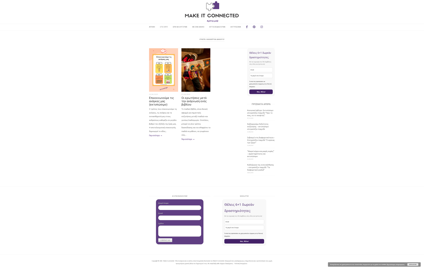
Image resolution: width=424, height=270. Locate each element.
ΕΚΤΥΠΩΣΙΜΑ (236, 27)
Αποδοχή (413, 264)
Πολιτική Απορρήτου (241, 263)
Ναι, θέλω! (261, 92)
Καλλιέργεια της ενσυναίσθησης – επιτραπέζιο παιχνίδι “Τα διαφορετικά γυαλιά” (260, 167)
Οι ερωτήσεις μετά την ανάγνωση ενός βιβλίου (194, 101)
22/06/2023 (153, 94)
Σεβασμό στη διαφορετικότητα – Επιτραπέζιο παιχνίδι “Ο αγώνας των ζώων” (261, 140)
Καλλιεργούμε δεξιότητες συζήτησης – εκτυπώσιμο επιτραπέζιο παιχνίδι (258, 126)
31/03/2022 (185, 94)
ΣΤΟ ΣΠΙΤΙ (164, 27)
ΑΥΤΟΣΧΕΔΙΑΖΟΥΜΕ (217, 27)
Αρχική (152, 27)
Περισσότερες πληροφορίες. (396, 264)
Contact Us (165, 240)
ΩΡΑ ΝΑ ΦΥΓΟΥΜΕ (180, 27)
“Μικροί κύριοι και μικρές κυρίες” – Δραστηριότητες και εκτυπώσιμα (260, 154)
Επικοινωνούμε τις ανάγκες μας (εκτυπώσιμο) (161, 101)
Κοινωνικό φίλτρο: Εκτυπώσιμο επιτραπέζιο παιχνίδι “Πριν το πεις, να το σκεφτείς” (260, 113)
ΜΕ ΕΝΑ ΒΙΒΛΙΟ (198, 27)
